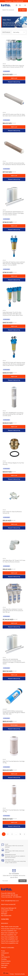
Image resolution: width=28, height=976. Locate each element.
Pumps (3, 951)
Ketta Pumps (11, 974)
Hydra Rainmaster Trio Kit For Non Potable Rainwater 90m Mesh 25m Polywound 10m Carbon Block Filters (13, 314)
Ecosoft (5, 709)
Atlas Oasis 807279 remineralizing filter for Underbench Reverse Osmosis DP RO (14, 163)
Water (2, 955)
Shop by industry (5, 961)
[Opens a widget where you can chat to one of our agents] (6, 973)
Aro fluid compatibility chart (8, 930)
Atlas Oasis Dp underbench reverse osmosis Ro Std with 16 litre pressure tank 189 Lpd (13, 610)
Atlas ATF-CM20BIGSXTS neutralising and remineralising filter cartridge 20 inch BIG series (13, 414)
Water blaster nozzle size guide (10, 926)
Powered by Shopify (20, 974)
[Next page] (24, 834)
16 (20, 834)
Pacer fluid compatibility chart (9, 939)
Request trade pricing (14, 82)
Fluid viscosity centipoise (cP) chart (11, 928)
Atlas (4, 63)
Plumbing (3, 959)
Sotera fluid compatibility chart (9, 943)
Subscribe (22, 880)
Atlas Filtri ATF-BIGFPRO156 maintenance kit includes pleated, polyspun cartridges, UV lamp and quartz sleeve (14, 661)
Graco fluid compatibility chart (9, 937)
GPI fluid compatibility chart (8, 935)
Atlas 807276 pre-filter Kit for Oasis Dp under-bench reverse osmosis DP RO (13, 66)
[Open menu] (25, 5)
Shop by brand (5, 963)
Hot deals (3, 967)
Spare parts (4, 965)
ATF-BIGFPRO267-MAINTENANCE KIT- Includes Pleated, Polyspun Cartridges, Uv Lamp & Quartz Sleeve (13, 213)
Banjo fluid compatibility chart (9, 933)
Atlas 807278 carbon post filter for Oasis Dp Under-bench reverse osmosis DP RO (14, 115)
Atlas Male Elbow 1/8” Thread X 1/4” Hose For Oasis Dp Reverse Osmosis (14, 561)
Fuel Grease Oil (5, 957)
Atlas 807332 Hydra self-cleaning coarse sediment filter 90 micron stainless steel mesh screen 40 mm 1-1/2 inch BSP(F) (14, 364)
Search (24, 10)
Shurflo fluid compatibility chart (10, 941)
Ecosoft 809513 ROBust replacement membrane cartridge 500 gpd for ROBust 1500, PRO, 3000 (14, 712)
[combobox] (14, 10)
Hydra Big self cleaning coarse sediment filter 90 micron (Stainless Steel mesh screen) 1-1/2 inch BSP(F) (14, 263)
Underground (5, 953)
